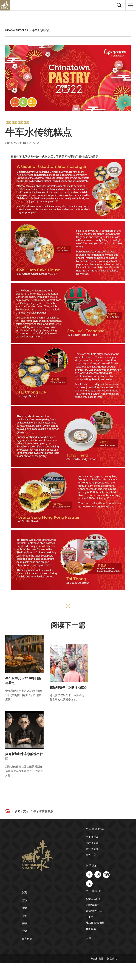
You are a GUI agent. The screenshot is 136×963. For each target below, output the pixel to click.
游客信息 (27, 938)
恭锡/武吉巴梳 (94, 911)
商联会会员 (92, 843)
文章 (88, 938)
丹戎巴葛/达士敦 (95, 922)
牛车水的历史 (93, 899)
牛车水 (90, 916)
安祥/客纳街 (93, 905)
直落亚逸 (91, 928)
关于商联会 (92, 837)
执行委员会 (92, 849)
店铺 (24, 923)
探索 (24, 908)
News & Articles (16, 30)
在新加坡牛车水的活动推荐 (68, 687)
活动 (24, 900)
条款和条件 (97, 958)
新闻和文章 (22, 811)
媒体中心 (91, 854)
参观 (24, 892)
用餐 (24, 915)
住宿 (24, 931)
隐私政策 (112, 958)
